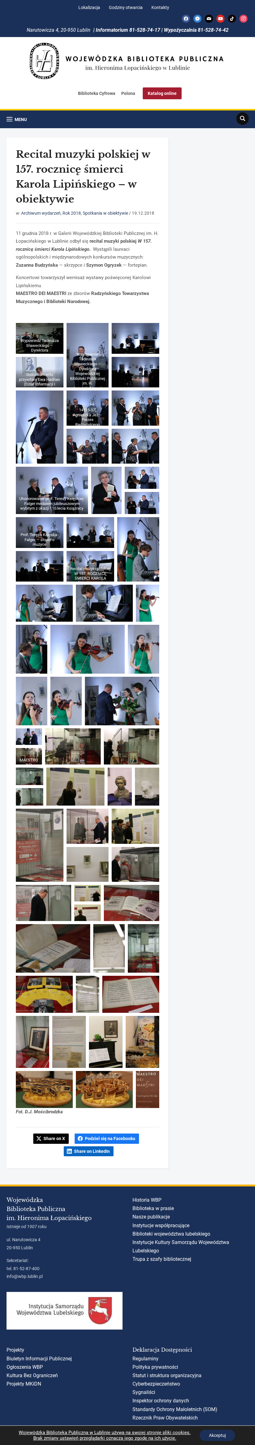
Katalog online (162, 93)
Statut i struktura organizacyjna (167, 1375)
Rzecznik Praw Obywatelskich (165, 1418)
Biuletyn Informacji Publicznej (39, 1359)
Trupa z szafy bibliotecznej (161, 1259)
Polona (128, 93)
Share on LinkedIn (92, 1151)
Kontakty (160, 7)
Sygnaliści (143, 1392)
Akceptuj (217, 1435)
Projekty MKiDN (24, 1384)
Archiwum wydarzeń (41, 213)
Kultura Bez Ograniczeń (32, 1375)
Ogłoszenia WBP (25, 1367)
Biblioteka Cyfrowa (96, 93)
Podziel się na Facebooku (110, 1138)
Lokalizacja (89, 7)
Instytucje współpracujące (160, 1225)
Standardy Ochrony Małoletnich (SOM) (174, 1409)
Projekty (15, 1350)
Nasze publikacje (151, 1217)
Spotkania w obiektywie (105, 213)
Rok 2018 (72, 213)
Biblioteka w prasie (153, 1208)
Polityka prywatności (155, 1367)
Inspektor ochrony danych (160, 1401)
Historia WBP (146, 1200)
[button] (17, 119)
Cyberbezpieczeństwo (156, 1384)
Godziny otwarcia (126, 7)
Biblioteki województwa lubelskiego (171, 1234)
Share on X (54, 1138)
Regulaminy (145, 1359)
